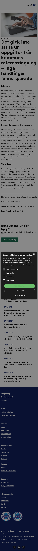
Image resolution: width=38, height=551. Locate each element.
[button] (19, 295)
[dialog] (19, 275)
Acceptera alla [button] (19, 286)
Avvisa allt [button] (20, 291)
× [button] (34, 254)
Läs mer (31, 265)
